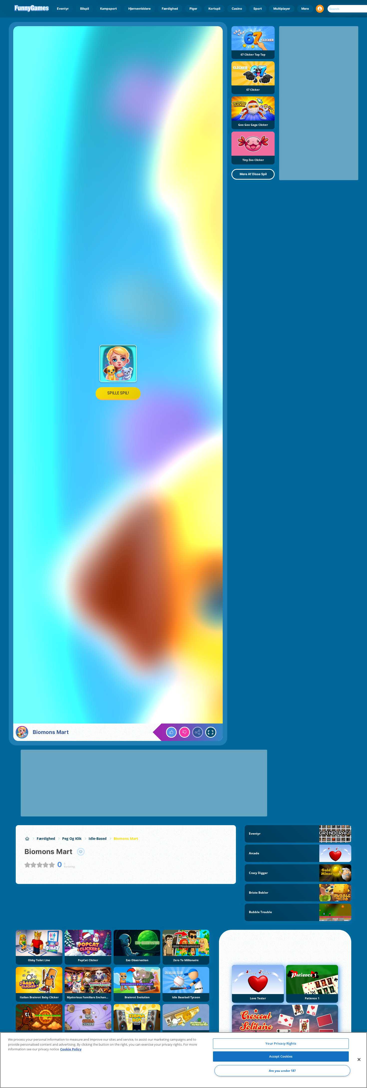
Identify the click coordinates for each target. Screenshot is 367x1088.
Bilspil (84, 8)
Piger (193, 8)
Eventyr (63, 8)
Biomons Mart (126, 838)
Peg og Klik (72, 838)
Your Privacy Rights (280, 1043)
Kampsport (108, 8)
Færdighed (170, 8)
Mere (305, 8)
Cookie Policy (70, 1049)
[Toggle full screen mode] (210, 732)
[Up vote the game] (171, 732)
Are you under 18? (282, 1071)
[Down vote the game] (184, 732)
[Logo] (31, 8)
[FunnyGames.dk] (27, 838)
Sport (257, 8)
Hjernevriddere (139, 8)
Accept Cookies (281, 1056)
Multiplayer (281, 8)
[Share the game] (197, 732)
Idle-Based (98, 838)
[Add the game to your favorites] (81, 852)
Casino (237, 8)
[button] (320, 9)
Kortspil (214, 8)
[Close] (359, 1059)
